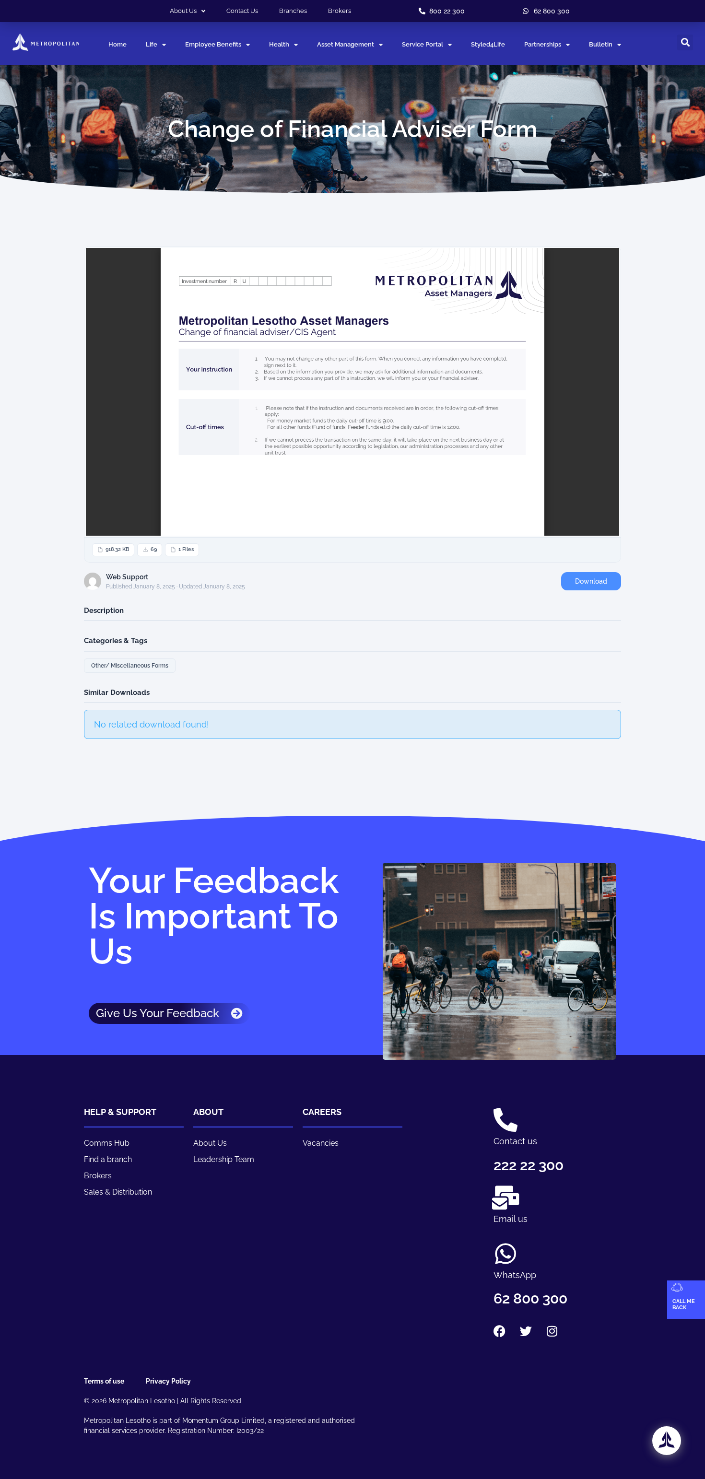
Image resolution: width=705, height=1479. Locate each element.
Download (591, 581)
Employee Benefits (213, 44)
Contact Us (242, 10)
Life (151, 44)
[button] (685, 42)
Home (117, 44)
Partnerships (542, 44)
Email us (511, 1219)
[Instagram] (552, 1331)
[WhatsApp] (505, 1254)
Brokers (339, 10)
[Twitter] (526, 1331)
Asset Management (345, 44)
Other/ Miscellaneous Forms (129, 665)
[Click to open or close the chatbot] (666, 1440)
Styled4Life (488, 44)
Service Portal (422, 44)
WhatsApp (515, 1275)
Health (279, 44)
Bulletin (600, 44)
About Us (183, 10)
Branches (293, 10)
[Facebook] (499, 1331)
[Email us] (505, 1197)
